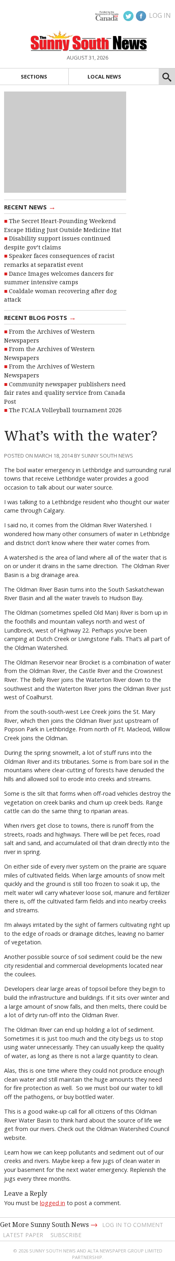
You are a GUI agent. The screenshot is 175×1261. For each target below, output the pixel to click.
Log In (160, 15)
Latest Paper (23, 1235)
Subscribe (65, 1235)
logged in (52, 1203)
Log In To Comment (132, 1225)
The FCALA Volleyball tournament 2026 (65, 410)
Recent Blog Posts (40, 317)
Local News (104, 76)
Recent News (30, 206)
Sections (34, 76)
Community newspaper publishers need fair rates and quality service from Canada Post (65, 393)
